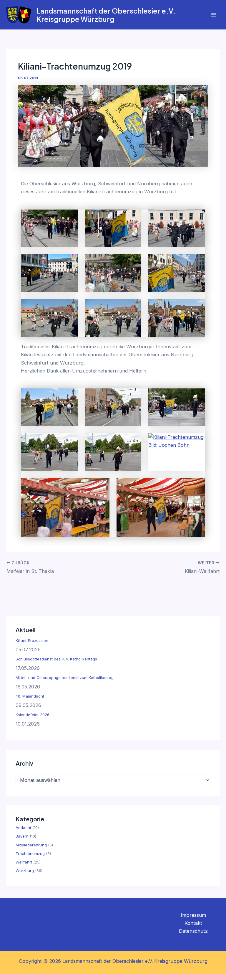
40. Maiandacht (30, 696)
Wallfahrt (24, 862)
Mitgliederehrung (31, 845)
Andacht (23, 827)
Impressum (193, 915)
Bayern (22, 836)
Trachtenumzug (30, 853)
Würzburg (25, 870)
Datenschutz (193, 931)
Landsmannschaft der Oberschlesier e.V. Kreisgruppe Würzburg (106, 14)
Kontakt (193, 923)
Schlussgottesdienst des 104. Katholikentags (56, 659)
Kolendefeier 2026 (32, 714)
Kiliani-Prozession (32, 640)
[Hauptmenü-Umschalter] (213, 15)
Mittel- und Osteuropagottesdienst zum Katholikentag (65, 677)
